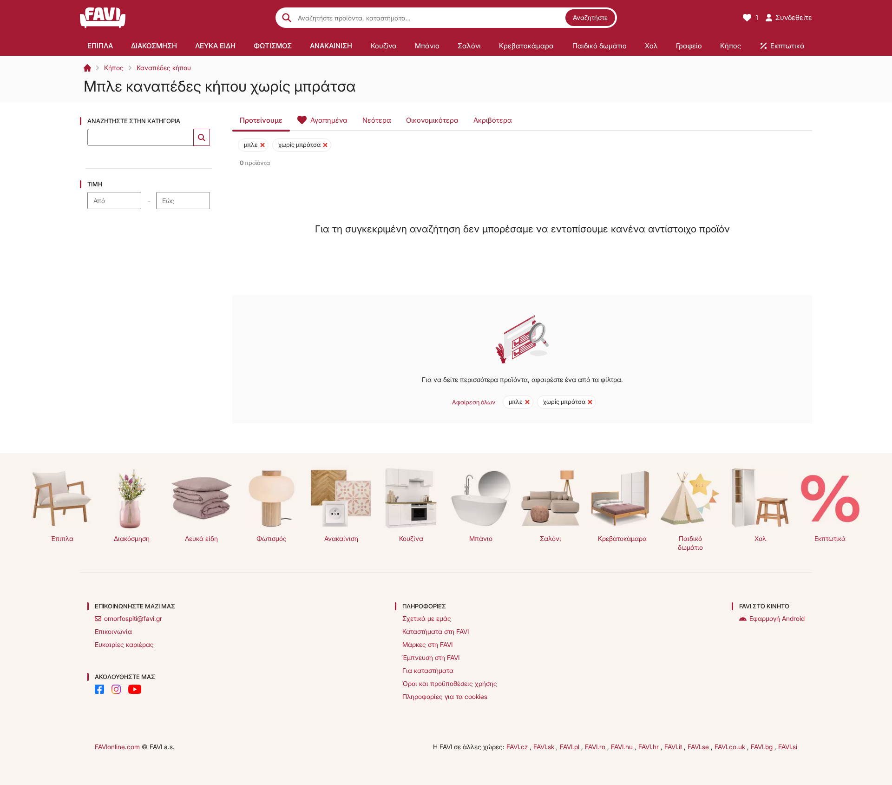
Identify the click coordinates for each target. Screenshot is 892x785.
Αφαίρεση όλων (473, 402)
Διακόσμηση (132, 538)
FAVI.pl (570, 747)
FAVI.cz (518, 747)
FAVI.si (787, 747)
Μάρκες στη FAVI (427, 644)
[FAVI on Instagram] (116, 689)
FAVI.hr (649, 747)
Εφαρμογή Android (777, 618)
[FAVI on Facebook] (99, 689)
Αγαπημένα (329, 120)
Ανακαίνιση (341, 538)
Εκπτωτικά (830, 538)
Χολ (760, 538)
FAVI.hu (623, 747)
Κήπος (114, 68)
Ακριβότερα (492, 120)
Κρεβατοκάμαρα (622, 538)
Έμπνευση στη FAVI (430, 657)
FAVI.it (674, 747)
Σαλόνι (550, 538)
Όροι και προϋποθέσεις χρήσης (449, 683)
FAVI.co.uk (731, 747)
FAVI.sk (544, 747)
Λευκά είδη (201, 538)
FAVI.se (699, 747)
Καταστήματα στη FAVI (435, 631)
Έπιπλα (62, 538)
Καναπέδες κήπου (164, 68)
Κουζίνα (411, 538)
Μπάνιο (480, 538)
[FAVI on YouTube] (134, 689)
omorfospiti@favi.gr (133, 618)
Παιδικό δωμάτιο (690, 542)
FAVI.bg (762, 747)
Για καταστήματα (427, 670)
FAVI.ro (596, 747)
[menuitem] (100, 45)
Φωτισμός (271, 538)
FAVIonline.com (117, 747)
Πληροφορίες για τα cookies (444, 696)
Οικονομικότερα (432, 120)
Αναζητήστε (590, 17)
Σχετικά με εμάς (426, 618)
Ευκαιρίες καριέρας (124, 644)
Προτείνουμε (261, 120)
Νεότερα (376, 120)
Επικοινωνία (113, 631)
